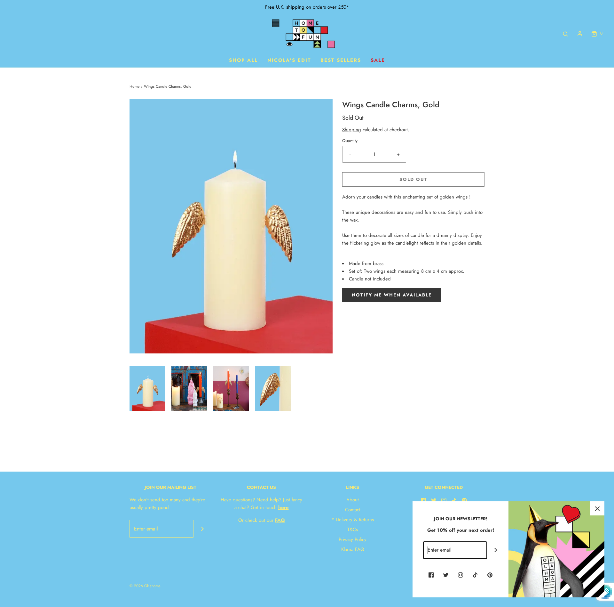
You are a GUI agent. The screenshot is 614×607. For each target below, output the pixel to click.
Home (134, 86)
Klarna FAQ (352, 549)
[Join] (202, 529)
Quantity (350, 141)
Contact (352, 509)
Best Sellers (340, 60)
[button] (147, 388)
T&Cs (352, 529)
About (352, 499)
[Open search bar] (565, 33)
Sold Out (413, 179)
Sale (378, 60)
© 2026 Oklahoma (145, 586)
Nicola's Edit (289, 60)
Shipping (351, 129)
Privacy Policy (352, 539)
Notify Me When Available (392, 295)
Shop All (243, 60)
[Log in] (580, 33)
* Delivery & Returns (352, 519)
